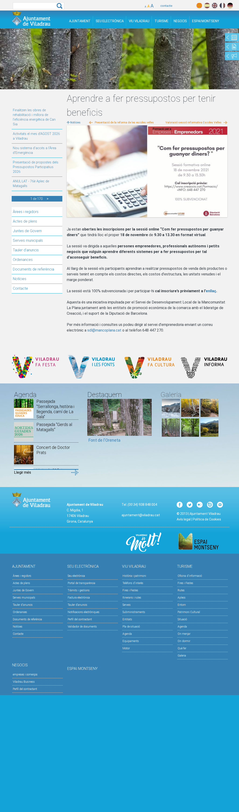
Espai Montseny (205, 21)
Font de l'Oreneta (104, 440)
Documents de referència (33, 269)
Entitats (127, 619)
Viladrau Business (24, 681)
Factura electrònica (79, 597)
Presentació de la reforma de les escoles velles (124, 122)
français (222, 5)
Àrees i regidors (26, 211)
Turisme (162, 21)
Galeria (182, 655)
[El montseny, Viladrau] (171, 415)
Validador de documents (82, 626)
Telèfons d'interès (133, 583)
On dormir (184, 641)
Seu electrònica (76, 575)
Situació (182, 619)
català (199, 5)
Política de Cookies (207, 519)
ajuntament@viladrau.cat (141, 515)
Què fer (182, 648)
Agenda (127, 633)
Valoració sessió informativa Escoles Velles (193, 122)
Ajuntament (80, 21)
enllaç (211, 291)
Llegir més (22, 472)
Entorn (182, 604)
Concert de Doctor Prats (53, 450)
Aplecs (182, 597)
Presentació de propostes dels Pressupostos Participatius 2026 (35, 167)
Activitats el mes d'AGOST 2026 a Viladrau (36, 136)
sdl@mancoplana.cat (104, 330)
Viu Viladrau (139, 21)
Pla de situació (131, 626)
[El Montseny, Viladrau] (209, 435)
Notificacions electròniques (83, 612)
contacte (166, 5)
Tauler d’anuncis (77, 604)
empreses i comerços (25, 674)
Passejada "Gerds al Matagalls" (54, 427)
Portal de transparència (81, 583)
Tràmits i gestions (79, 590)
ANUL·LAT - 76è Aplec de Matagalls (31, 183)
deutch (230, 5)
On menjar (184, 633)
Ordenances (23, 259)
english (214, 5)
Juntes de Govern (27, 231)
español (207, 5)
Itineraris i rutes (132, 597)
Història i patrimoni (134, 575)
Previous (90, 422)
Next (148, 422)
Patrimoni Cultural (189, 612)
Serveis (127, 604)
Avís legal (184, 519)
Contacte (20, 288)
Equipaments (131, 641)
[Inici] (31, 18)
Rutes (181, 590)
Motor (126, 648)
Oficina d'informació (190, 575)
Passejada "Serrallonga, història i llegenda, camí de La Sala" (55, 409)
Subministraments (134, 612)
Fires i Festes (130, 590)
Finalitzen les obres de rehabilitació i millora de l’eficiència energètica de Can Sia (34, 117)
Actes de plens (25, 221)
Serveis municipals (28, 240)
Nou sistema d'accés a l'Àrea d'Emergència (34, 150)
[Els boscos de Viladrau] (190, 415)
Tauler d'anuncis (26, 250)
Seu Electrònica (110, 21)
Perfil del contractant (80, 619)
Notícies (19, 279)
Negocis (180, 21)
